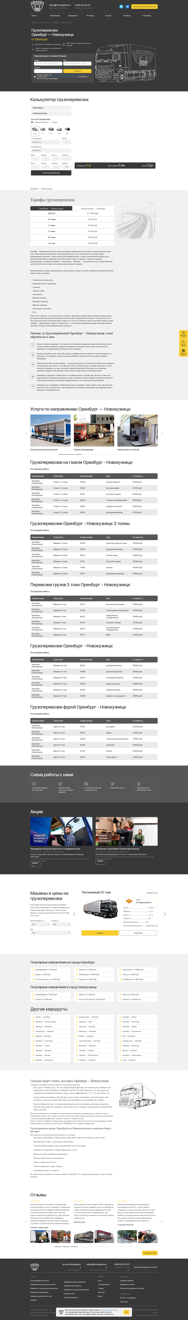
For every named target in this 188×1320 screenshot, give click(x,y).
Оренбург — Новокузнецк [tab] (51, 208)
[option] (119, 914)
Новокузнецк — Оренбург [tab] (93, 208)
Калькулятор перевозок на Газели (132, 1288)
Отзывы (101, 1288)
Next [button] (165, 914)
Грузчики (54, 163)
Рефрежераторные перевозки (74, 1282)
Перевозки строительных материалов (44, 1288)
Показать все (152, 893)
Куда (64, 60)
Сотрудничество (104, 1284)
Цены (100, 1281)
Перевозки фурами (126, 1281)
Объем (43, 163)
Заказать (35, 864)
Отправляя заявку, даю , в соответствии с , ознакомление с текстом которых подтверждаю (62, 76)
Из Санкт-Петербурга (128, 1298)
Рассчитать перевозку (51, 173)
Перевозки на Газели (127, 1284)
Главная (34, 22)
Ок (126, 1312)
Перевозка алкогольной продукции (76, 1290)
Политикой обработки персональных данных (62, 76)
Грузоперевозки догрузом (39, 1281)
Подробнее (138, 933)
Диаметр (65, 155)
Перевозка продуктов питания (41, 1296)
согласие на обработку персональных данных (67, 75)
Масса (33, 163)
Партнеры (101, 1292)
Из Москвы (124, 1302)
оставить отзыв (150, 1253)
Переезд (33, 1300)
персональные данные (108, 1310)
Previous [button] (74, 914)
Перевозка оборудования (39, 1292)
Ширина (43, 155)
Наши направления (71, 1297)
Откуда (36, 60)
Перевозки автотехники (72, 1286)
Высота (54, 155)
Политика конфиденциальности (147, 1315)
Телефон (37, 68)
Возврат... (65, 163)
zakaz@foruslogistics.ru (60, 5)
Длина (33, 155)
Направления (44, 22)
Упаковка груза (69, 1293)
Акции (100, 1296)
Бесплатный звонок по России (144, 6)
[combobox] (46, 142)
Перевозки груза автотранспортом (42, 1284)
